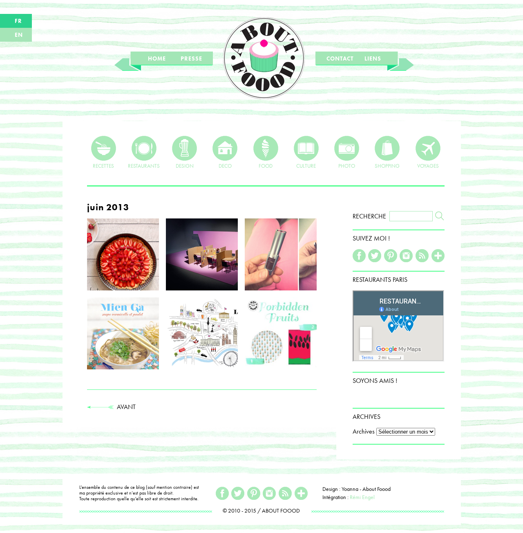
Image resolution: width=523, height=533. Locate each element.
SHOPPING (387, 165)
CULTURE (306, 165)
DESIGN (185, 165)
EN (19, 34)
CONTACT (339, 58)
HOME (157, 58)
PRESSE (191, 58)
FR (18, 21)
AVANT (125, 407)
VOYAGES (428, 165)
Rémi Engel (362, 497)
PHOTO (346, 165)
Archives (364, 431)
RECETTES (103, 165)
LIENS (372, 58)
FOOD (266, 165)
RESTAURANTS (144, 165)
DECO (225, 165)
